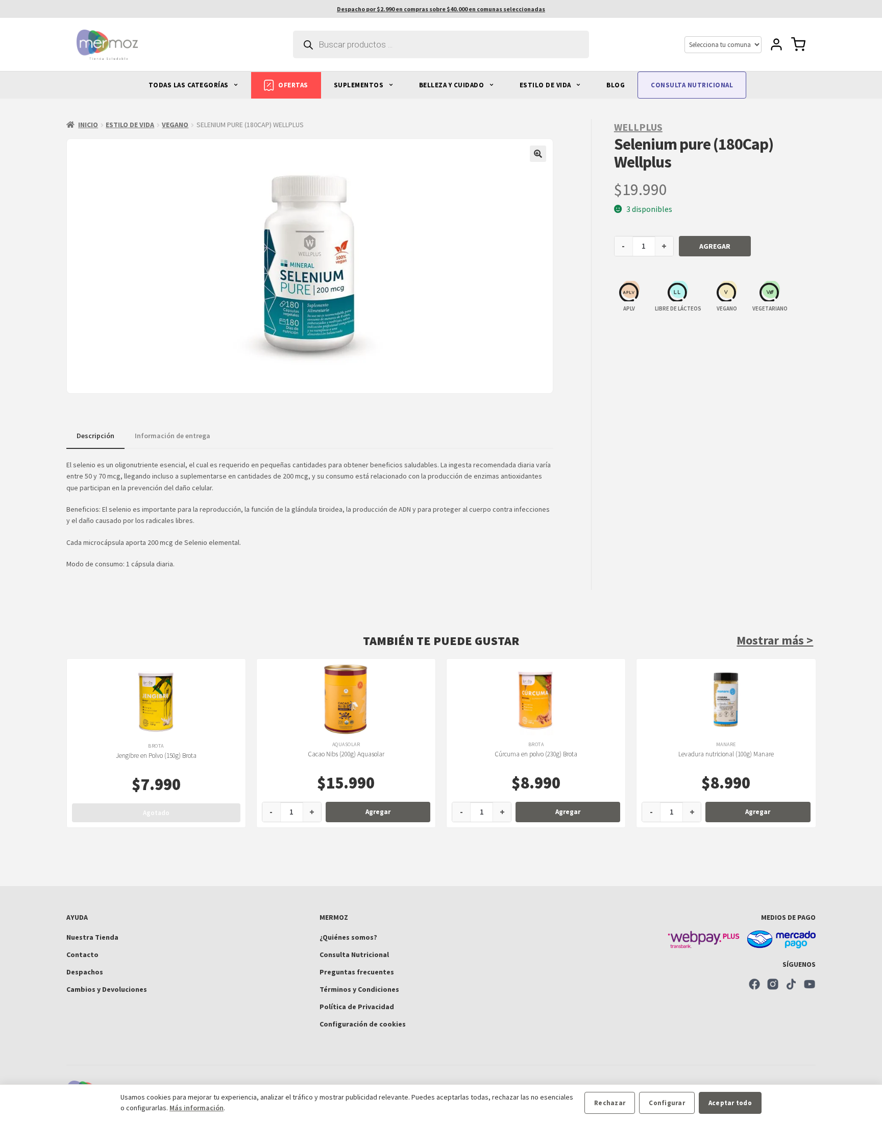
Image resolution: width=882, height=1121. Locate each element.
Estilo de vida (130, 124)
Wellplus (638, 127)
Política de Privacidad (357, 1006)
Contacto (82, 954)
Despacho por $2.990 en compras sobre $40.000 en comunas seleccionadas (441, 9)
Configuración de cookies (363, 1024)
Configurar (667, 1103)
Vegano (175, 124)
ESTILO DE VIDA (546, 85)
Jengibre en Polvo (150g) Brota (156, 755)
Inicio (88, 124)
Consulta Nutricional (354, 954)
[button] (538, 154)
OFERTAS (293, 85)
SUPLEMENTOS (359, 85)
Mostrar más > (775, 640)
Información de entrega (172, 435)
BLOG (615, 85)
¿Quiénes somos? (348, 937)
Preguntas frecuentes (357, 971)
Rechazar (609, 1103)
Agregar (714, 246)
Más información (196, 1107)
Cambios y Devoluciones (106, 989)
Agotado (156, 812)
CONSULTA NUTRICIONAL (692, 85)
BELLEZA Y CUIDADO (452, 85)
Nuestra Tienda (92, 937)
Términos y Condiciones (359, 989)
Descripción (95, 435)
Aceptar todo (730, 1103)
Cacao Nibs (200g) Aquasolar (346, 754)
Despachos (84, 971)
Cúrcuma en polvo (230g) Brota (536, 754)
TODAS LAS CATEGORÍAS (190, 85)
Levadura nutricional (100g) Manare (726, 754)
